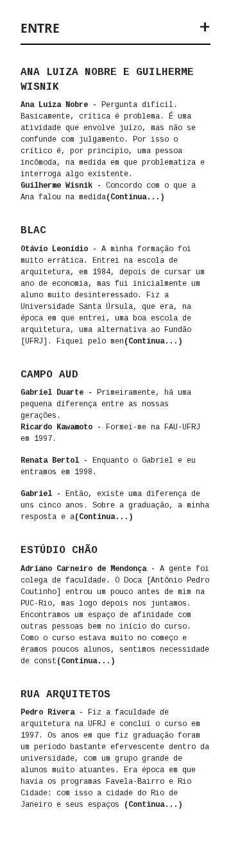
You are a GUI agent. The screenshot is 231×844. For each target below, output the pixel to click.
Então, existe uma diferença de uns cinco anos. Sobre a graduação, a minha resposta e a (115, 506)
